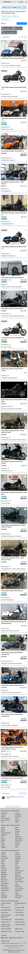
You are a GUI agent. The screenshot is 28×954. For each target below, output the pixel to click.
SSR (2, 842)
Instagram (6, 937)
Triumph (17, 843)
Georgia (17, 860)
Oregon (17, 885)
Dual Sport (18, 815)
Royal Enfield (19, 840)
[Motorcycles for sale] (13, 2)
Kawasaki (17, 836)
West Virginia (19, 896)
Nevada (3, 878)
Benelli (3, 829)
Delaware (17, 858)
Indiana (3, 865)
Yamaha (3, 847)
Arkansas (17, 854)
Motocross (18, 816)
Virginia (17, 894)
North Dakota (5, 883)
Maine (17, 869)
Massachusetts (19, 870)
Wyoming (17, 897)
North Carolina (19, 881)
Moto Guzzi (18, 838)
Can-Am (17, 829)
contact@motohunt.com (14, 947)
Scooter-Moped (5, 818)
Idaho (2, 863)
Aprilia (3, 827)
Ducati (3, 831)
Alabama (3, 853)
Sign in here (22, 943)
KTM (2, 836)
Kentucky (17, 867)
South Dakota (5, 890)
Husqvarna (4, 834)
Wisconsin (4, 897)
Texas (2, 892)
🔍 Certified (5, 19)
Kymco (3, 838)
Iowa (16, 865)
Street (17, 822)
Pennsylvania (4, 887)
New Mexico (18, 879)
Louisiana (3, 869)
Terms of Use (12, 952)
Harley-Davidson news (15, 797)
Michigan (3, 872)
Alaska (17, 853)
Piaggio (3, 840)
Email (21, 937)
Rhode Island (4, 888)
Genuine (17, 831)
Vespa (3, 845)
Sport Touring (5, 820)
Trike (2, 822)
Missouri (17, 874)
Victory (17, 845)
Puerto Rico (18, 887)
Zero (16, 847)
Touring (17, 820)
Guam (2, 862)
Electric (3, 816)
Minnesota (18, 872)
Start (24, 7)
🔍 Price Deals (6, 16)
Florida (3, 860)
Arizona (3, 854)
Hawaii (17, 862)
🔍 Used (15, 16)
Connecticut (4, 858)
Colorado (17, 856)
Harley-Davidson (6, 833)
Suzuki (3, 843)
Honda (17, 833)
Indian (17, 834)
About (18, 952)
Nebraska (18, 876)
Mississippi (4, 874)
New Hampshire (19, 878)
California (4, 856)
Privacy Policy (20, 950)
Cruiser (17, 813)
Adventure (4, 813)
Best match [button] (23, 37)
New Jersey (4, 879)
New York (4, 881)
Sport (16, 818)
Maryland (3, 870)
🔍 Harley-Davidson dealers (13, 806)
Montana (3, 876)
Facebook (14, 937)
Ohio (16, 883)
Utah (16, 892)
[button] (3, 48)
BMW (16, 827)
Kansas (3, 867)
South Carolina (19, 888)
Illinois (17, 863)
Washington (4, 896)
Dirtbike (3, 815)
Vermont (3, 894)
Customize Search (21, 23)
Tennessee (18, 890)
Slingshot (17, 842)
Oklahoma (4, 885)
